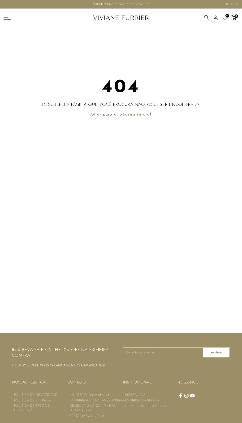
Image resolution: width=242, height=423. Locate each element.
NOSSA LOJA (135, 395)
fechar (11, 4)
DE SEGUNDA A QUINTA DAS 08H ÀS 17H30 (93, 408)
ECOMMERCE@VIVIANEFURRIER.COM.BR (103, 400)
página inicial (136, 114)
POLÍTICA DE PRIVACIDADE (35, 395)
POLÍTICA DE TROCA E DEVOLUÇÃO (32, 408)
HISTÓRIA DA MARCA (142, 400)
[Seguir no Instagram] (186, 395)
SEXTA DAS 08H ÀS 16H (87, 416)
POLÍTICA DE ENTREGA (32, 400)
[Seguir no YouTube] (192, 395)
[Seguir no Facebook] (180, 395)
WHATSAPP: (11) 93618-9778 (89, 395)
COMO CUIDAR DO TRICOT (147, 406)
